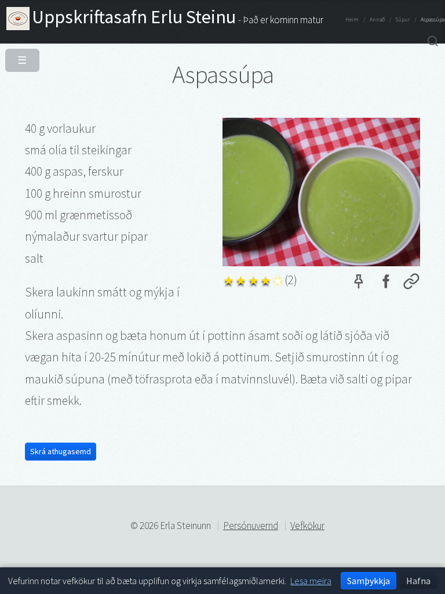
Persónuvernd (250, 525)
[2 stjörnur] (241, 279)
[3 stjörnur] (253, 279)
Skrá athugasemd (60, 451)
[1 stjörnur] (228, 279)
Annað (377, 19)
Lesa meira (310, 580)
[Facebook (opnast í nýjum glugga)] (385, 284)
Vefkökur (307, 525)
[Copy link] (411, 284)
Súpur (403, 19)
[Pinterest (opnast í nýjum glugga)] (358, 284)
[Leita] (432, 41)
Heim (352, 19)
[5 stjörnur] (278, 279)
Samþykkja (368, 580)
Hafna (418, 580)
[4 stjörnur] (266, 279)
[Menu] (20, 57)
